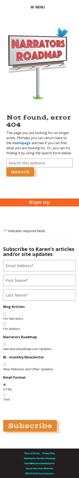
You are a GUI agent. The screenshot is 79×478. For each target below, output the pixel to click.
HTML (7, 389)
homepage (21, 143)
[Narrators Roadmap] (37, 60)
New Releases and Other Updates (28, 369)
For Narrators (13, 318)
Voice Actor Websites (43, 468)
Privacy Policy (48, 453)
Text (6, 399)
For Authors (11, 328)
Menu (40, 7)
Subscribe (30, 426)
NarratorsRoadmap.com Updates (27, 349)
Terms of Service (32, 453)
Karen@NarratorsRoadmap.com (39, 463)
